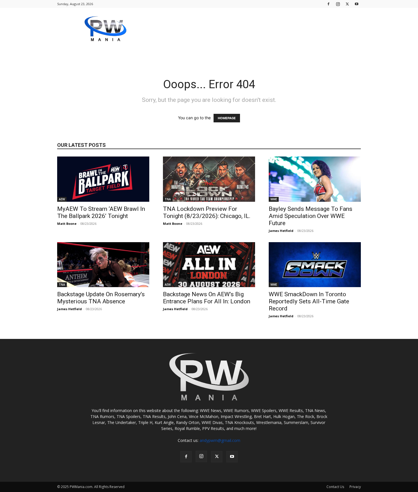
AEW (62, 199)
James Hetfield (281, 230)
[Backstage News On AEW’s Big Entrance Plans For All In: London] (209, 264)
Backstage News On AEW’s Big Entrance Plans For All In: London (206, 298)
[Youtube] (356, 4)
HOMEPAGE (227, 118)
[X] (347, 4)
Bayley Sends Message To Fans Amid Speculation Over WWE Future (310, 216)
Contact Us (335, 486)
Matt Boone (66, 223)
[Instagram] (338, 4)
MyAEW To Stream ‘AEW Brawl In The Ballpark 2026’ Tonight (101, 212)
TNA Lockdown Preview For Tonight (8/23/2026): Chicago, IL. (207, 212)
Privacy (355, 486)
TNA (168, 199)
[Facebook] (328, 4)
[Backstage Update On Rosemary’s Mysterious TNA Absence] (103, 264)
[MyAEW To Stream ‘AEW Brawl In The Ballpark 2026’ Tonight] (103, 179)
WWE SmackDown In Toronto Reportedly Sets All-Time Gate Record (309, 301)
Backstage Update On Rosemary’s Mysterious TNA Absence (101, 298)
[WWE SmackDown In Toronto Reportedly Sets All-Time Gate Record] (315, 264)
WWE (273, 199)
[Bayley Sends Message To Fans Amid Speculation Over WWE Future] (315, 179)
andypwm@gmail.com (220, 440)
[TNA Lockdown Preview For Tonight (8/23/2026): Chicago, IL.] (209, 179)
